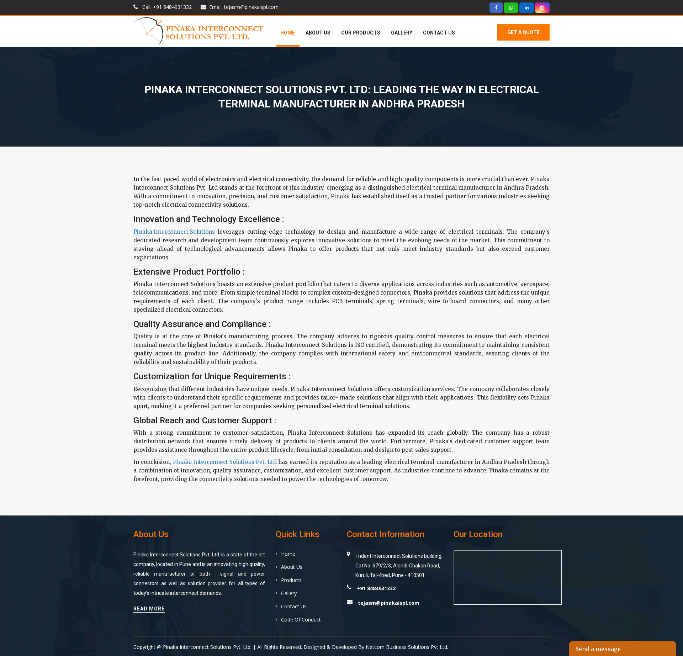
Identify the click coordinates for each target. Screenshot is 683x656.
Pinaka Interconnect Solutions (174, 231)
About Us (318, 33)
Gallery (401, 33)
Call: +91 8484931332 (166, 7)
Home (287, 33)
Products (291, 580)
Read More (149, 609)
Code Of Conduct (301, 619)
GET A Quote (523, 32)
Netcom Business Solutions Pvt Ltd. (407, 647)
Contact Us (439, 33)
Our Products (360, 33)
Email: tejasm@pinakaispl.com (244, 7)
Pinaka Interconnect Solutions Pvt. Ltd (225, 462)
